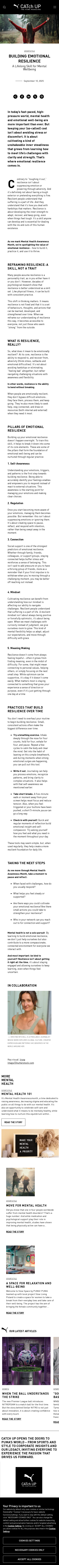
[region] (29, 1531)
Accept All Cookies (29, 1559)
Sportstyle (29, 51)
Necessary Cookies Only (29, 1549)
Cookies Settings (29, 1540)
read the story (13, 1122)
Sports (5, 1389)
